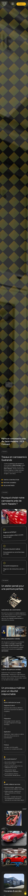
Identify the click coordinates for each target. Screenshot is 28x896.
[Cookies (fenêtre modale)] (25, 893)
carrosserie (4, 651)
